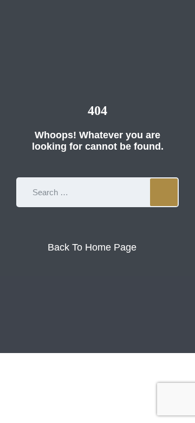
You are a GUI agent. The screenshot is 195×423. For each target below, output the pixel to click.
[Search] (164, 192)
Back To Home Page (92, 247)
